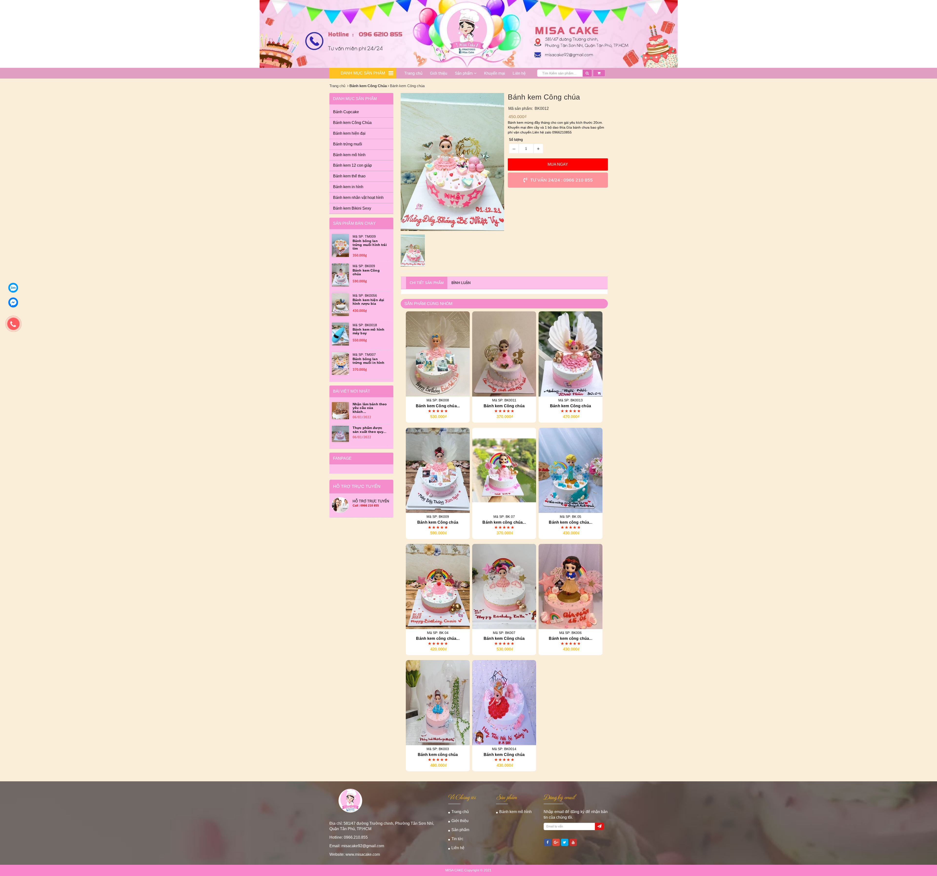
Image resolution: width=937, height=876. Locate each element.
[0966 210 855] (6, 316)
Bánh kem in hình (348, 187)
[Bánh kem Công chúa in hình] (438, 354)
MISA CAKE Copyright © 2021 (468, 870)
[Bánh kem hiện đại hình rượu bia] (340, 304)
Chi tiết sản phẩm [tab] (427, 283)
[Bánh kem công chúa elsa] (570, 470)
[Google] (556, 842)
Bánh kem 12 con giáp (352, 165)
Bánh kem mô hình (349, 155)
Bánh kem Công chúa (366, 272)
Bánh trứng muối (347, 144)
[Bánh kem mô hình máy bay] (340, 334)
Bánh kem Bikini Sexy (352, 208)
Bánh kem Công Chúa (368, 86)
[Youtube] (573, 842)
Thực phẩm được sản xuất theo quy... (369, 429)
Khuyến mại (494, 73)
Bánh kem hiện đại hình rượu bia (368, 302)
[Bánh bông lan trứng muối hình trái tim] (340, 245)
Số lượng (516, 139)
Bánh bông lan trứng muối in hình (369, 361)
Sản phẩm (464, 73)
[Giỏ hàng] (599, 72)
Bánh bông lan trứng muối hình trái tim (370, 244)
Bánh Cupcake (346, 112)
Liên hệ (519, 73)
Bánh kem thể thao (349, 176)
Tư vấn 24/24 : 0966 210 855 (561, 180)
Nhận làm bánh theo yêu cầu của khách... (370, 408)
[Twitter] (564, 842)
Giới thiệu (438, 73)
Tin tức (457, 839)
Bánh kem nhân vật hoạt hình (358, 197)
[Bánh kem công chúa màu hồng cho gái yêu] (504, 470)
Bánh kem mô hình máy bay (368, 331)
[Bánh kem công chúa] (438, 702)
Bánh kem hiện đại (349, 133)
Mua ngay (558, 164)
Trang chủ (413, 73)
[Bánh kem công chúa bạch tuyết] (570, 586)
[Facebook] (547, 842)
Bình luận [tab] (461, 283)
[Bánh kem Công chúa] (504, 354)
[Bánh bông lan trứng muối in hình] (340, 363)
